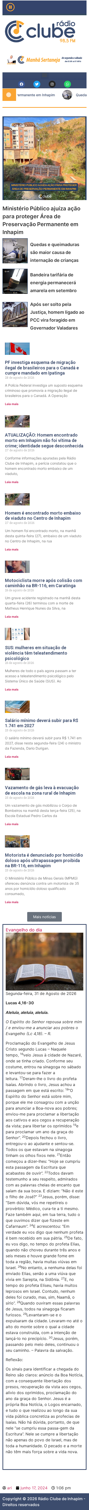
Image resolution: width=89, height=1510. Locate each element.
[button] (45, 75)
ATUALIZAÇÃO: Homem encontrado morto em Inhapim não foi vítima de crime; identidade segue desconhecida (44, 440)
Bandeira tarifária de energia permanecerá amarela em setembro (53, 282)
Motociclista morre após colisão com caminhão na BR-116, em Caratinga (43, 583)
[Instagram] (52, 84)
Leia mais (12, 404)
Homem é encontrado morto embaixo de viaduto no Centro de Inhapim (43, 515)
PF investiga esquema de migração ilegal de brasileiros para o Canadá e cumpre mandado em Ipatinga (42, 368)
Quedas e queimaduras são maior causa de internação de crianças (54, 252)
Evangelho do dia (24, 929)
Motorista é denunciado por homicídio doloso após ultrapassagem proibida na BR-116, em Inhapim (44, 860)
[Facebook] (21, 84)
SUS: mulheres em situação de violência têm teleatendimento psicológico (36, 653)
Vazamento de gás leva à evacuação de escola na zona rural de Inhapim (42, 790)
